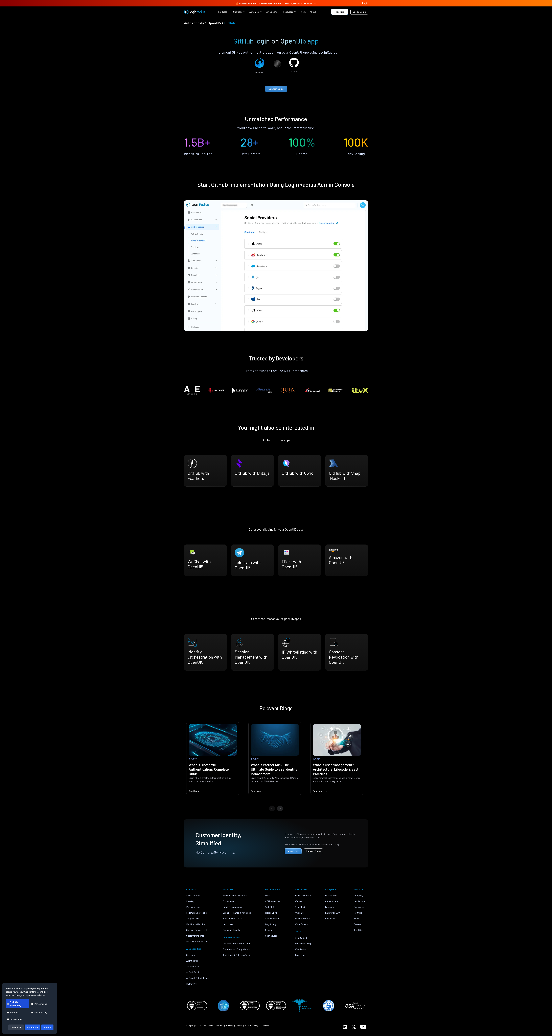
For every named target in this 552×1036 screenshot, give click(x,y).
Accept (47, 1027)
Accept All (32, 1027)
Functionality (40, 1012)
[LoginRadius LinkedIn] (345, 1027)
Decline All (16, 1027)
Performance (40, 1003)
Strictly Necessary (15, 1004)
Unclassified (16, 1019)
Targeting (14, 1012)
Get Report (308, 3)
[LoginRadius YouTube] (363, 1027)
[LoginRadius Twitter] (353, 1027)
